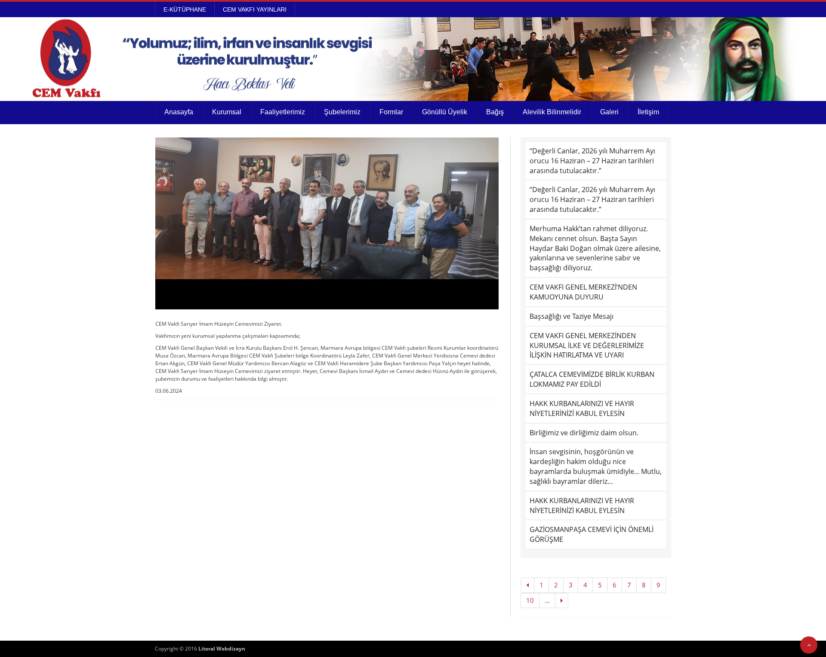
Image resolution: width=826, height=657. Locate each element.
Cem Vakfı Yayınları (255, 9)
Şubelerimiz (342, 112)
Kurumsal (226, 112)
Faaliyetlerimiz (282, 112)
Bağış (495, 112)
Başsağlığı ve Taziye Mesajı (571, 316)
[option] (327, 223)
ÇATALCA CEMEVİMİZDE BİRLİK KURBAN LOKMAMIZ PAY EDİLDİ (592, 379)
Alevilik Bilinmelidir (552, 112)
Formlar (391, 112)
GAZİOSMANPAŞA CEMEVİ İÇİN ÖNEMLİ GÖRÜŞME (591, 534)
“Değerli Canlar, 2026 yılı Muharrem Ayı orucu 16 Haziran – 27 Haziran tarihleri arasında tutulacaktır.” (592, 160)
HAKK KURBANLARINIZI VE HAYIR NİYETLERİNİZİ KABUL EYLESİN (582, 408)
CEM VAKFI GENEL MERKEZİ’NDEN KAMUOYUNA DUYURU (583, 292)
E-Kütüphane (184, 9)
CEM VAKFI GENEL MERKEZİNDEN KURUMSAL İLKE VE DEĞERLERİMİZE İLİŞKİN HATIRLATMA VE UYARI (587, 345)
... (547, 600)
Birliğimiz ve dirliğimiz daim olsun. (584, 432)
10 (530, 600)
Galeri (609, 112)
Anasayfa (178, 112)
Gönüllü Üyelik (444, 112)
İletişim (648, 112)
